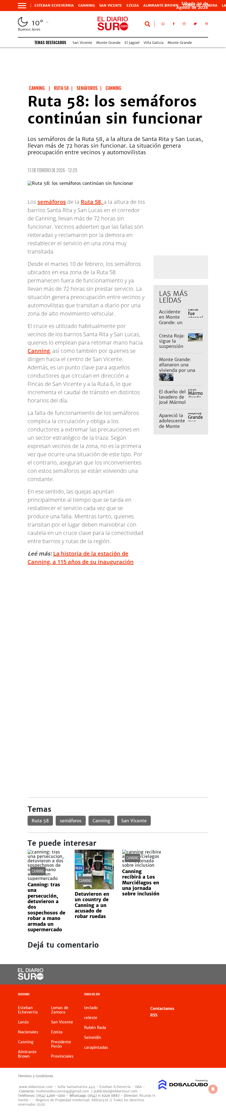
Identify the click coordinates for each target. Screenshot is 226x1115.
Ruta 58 (40, 820)
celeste (90, 1017)
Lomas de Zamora (59, 1010)
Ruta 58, (92, 202)
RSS (153, 1015)
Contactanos (162, 1008)
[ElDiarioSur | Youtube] (199, 974)
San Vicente (110, 5)
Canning (86, 5)
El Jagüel (132, 42)
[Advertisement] (118, 608)
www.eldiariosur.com (36, 1087)
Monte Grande (108, 42)
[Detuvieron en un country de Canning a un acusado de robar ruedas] (94, 887)
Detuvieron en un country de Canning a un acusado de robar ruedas (92, 905)
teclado (91, 1007)
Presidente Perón (61, 1044)
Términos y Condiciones (35, 1076)
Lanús (23, 1022)
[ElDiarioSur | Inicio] (201, 994)
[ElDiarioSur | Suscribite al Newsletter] (206, 25)
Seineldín (92, 1037)
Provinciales (62, 1056)
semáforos (51, 202)
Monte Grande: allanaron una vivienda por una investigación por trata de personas (178, 370)
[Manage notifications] (213, 1089)
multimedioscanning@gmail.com (62, 1091)
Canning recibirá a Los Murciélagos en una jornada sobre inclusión (140, 882)
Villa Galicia (153, 42)
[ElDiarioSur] (31, 978)
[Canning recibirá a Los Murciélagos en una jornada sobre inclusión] (141, 865)
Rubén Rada (95, 1027)
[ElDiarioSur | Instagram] (184, 25)
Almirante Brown (161, 5)
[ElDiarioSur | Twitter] (195, 25)
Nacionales (28, 1031)
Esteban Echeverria (54, 5)
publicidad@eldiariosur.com (116, 1091)
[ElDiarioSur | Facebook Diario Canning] (173, 25)
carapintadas (96, 1047)
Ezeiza (133, 5)
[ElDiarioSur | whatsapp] (163, 25)
